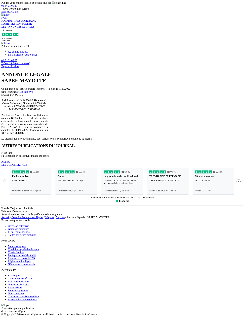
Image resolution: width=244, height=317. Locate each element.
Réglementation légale (19, 261)
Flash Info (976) (25, 91)
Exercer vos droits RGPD (21, 258)
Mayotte (49, 217)
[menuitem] (125, 51)
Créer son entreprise (18, 226)
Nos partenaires (16, 293)
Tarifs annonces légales (20, 278)
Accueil (5, 217)
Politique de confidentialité (22, 255)
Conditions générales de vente (23, 249)
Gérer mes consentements (21, 264)
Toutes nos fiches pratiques (22, 235)
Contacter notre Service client (23, 296)
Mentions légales (17, 246)
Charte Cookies (16, 252)
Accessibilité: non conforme (22, 299)
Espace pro (14, 275)
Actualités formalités (18, 281)
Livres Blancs (15, 287)
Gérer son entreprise (18, 229)
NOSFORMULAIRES (11, 19)
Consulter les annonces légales (27, 217)
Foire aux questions (18, 290)
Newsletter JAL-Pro (18, 284)
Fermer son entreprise (19, 232)
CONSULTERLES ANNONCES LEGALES (17, 25)
